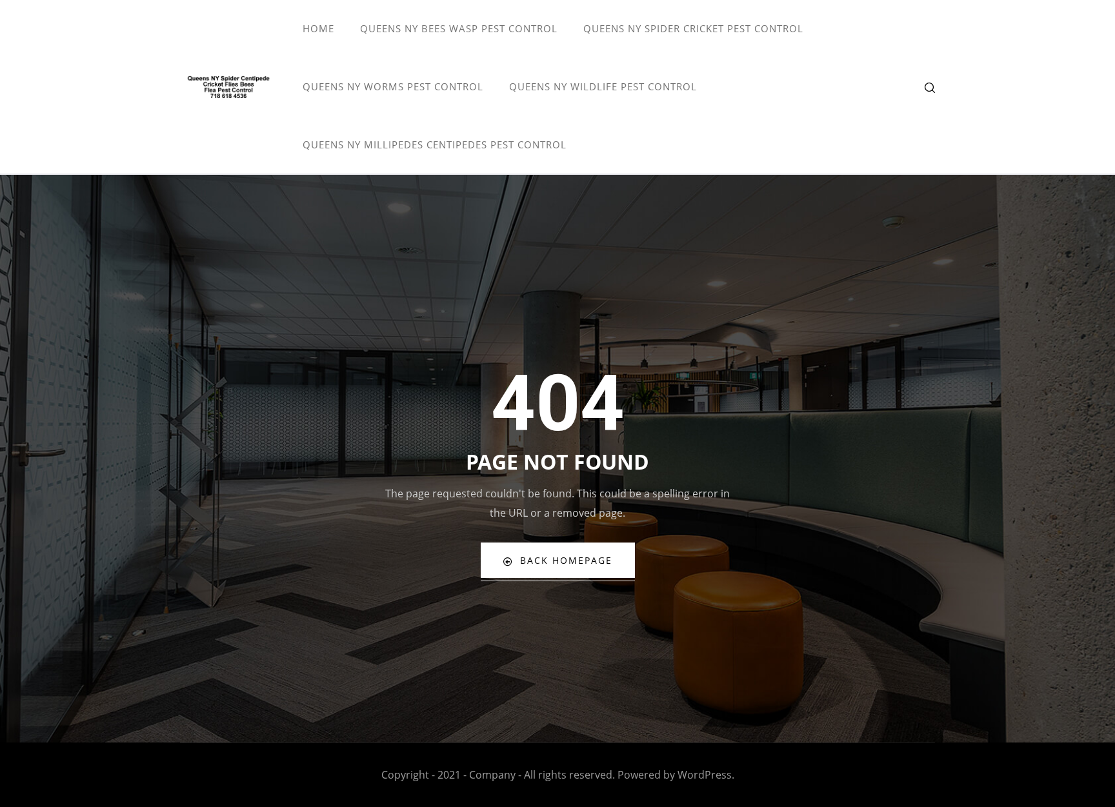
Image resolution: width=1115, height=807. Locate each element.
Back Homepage (566, 560)
